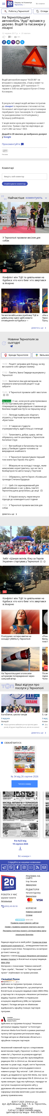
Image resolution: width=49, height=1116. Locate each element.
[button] (3, 4)
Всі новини (40, 3)
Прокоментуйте (13, 144)
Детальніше (6, 901)
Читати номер (24, 784)
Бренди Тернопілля (18, 355)
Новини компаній (34, 911)
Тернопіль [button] (19, 5)
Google (7, 136)
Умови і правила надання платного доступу (24, 926)
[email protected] (24, 1108)
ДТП (5, 150)
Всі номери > (24, 856)
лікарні (9, 106)
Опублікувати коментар (15, 184)
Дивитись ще (39, 328)
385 (17, 37)
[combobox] (35, 198)
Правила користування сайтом (24, 923)
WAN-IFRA (5, 962)
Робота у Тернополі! (19, 11)
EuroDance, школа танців (14, 714)
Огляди (29, 915)
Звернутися (31, 885)
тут (18, 952)
